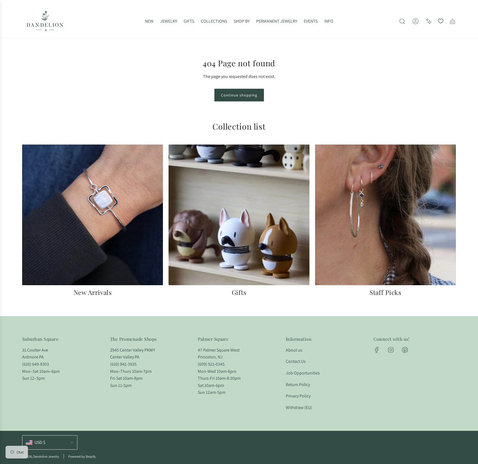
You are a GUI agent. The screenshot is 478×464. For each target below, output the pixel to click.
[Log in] (415, 21)
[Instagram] (391, 349)
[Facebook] (376, 349)
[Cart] (452, 21)
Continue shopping (239, 95)
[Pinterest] (405, 349)
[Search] (402, 21)
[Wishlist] (440, 21)
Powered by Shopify (82, 456)
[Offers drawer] (428, 21)
